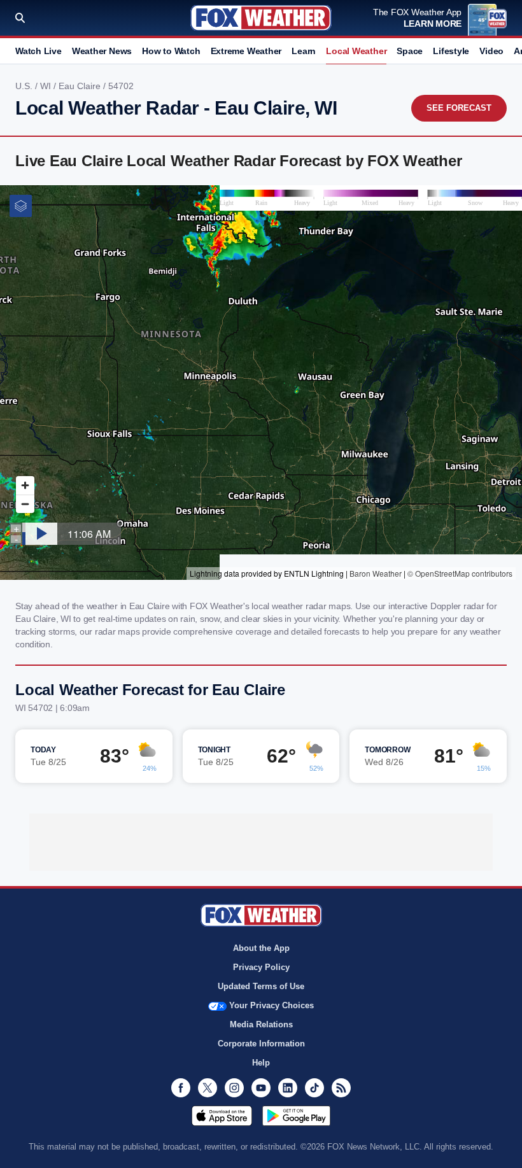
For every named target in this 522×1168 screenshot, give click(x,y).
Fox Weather (261, 18)
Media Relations (261, 1024)
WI (46, 86)
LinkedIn (287, 1087)
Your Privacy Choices (271, 1005)
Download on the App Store (222, 1116)
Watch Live (38, 51)
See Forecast (459, 108)
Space (410, 51)
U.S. (25, 86)
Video (491, 51)
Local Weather (356, 51)
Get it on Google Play (296, 1116)
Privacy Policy (261, 967)
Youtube (261, 1087)
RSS (341, 1087)
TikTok (314, 1087)
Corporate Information (261, 1043)
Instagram (234, 1087)
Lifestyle (451, 51)
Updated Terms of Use (261, 986)
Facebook (180, 1087)
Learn (304, 51)
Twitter (207, 1087)
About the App (261, 948)
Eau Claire (81, 86)
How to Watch (171, 51)
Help (261, 1062)
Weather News (102, 51)
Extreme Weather (246, 51)
